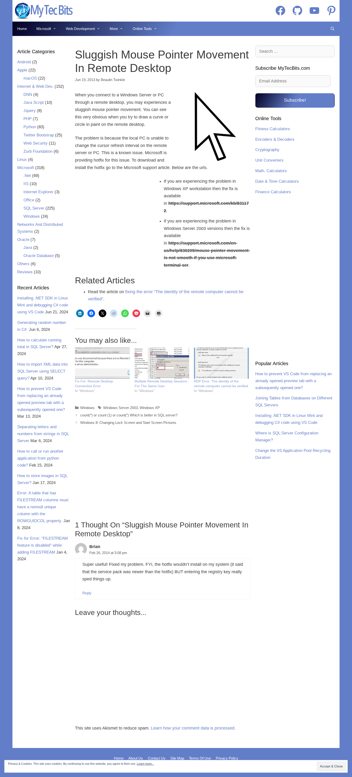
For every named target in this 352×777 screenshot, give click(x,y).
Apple (22, 70)
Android (24, 62)
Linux (22, 159)
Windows (87, 408)
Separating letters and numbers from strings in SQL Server (43, 434)
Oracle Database (38, 255)
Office (28, 200)
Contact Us (156, 758)
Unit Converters (269, 160)
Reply (86, 593)
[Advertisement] (116, 217)
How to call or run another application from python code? (40, 458)
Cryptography (267, 149)
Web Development (80, 29)
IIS (25, 183)
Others (23, 264)
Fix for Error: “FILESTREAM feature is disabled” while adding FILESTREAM (42, 545)
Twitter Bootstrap (38, 135)
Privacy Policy (227, 758)
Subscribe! (295, 100)
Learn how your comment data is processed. (193, 728)
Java (27, 247)
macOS (30, 78)
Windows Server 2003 (120, 408)
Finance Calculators (273, 192)
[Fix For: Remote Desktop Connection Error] (102, 363)
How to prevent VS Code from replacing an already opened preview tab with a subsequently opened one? (293, 381)
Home (22, 29)
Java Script (33, 102)
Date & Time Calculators (277, 181)
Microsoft (43, 29)
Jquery (29, 110)
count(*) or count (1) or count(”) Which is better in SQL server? (128, 415)
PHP (27, 119)
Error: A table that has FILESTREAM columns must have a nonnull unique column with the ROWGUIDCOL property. (42, 507)
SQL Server (33, 208)
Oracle (23, 239)
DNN (27, 94)
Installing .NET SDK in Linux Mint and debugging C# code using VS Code (42, 305)
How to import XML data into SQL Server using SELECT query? (42, 371)
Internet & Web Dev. (35, 86)
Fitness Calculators (272, 129)
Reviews (25, 272)
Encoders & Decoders (275, 139)
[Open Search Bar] (332, 29)
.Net (27, 175)
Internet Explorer (38, 192)
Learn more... (145, 763)
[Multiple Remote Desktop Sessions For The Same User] (162, 363)
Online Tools (142, 29)
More (114, 29)
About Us (135, 758)
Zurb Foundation (37, 151)
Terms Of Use (200, 758)
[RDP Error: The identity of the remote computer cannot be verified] (221, 363)
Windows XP (150, 408)
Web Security (35, 143)
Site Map (177, 758)
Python (29, 127)
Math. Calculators (271, 171)
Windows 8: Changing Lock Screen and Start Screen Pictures (128, 423)
